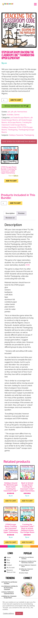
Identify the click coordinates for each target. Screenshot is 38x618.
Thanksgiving (13, 130)
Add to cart (15, 100)
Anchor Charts (24, 573)
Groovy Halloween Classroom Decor (8, 592)
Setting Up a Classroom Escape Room (26, 569)
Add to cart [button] (11, 181)
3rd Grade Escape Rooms (20, 118)
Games (16, 115)
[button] (33, 16)
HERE (28, 265)
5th (15, 112)
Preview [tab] (21, 213)
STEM (19, 127)
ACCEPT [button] (19, 613)
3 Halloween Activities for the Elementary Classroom (28, 562)
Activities (10, 115)
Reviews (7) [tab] (10, 218)
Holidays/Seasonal (9, 127)
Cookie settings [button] (8, 613)
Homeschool (22, 112)
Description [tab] (10, 213)
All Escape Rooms (14, 122)
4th (12, 112)
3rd (9, 112)
